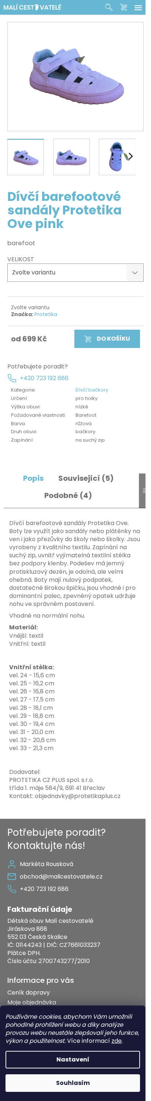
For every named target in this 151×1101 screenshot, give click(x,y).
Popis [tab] (33, 478)
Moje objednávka (31, 1002)
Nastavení (72, 1059)
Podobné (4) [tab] (68, 496)
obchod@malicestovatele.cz (61, 876)
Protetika (45, 314)
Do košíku (113, 338)
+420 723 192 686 (44, 378)
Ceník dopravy (28, 992)
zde (116, 1041)
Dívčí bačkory (92, 389)
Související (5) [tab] (86, 478)
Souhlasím (73, 1083)
